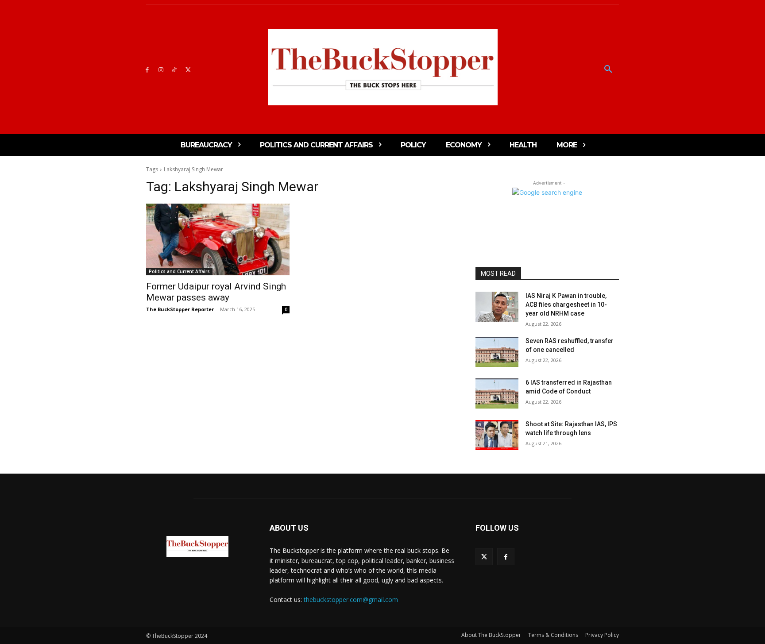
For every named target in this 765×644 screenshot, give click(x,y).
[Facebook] (147, 69)
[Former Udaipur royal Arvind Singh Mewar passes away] (218, 239)
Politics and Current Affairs (179, 271)
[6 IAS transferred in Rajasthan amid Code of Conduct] (496, 393)
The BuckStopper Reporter (180, 309)
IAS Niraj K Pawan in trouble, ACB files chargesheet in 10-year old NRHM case (566, 304)
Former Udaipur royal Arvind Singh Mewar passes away (216, 292)
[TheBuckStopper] (383, 67)
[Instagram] (161, 69)
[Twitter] (188, 69)
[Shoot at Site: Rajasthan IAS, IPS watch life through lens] (496, 435)
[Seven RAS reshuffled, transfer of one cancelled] (496, 352)
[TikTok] (174, 69)
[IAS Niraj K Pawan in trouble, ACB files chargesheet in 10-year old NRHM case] (496, 307)
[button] (608, 69)
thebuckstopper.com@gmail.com (351, 599)
